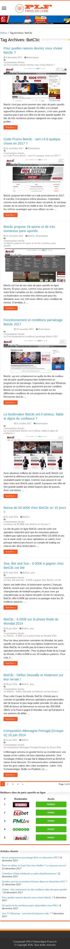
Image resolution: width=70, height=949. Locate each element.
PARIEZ (51, 804)
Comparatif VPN (22, 941)
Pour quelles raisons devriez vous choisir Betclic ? (27, 897)
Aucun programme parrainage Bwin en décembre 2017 (30, 857)
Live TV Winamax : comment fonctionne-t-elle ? (26, 913)
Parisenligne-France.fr (45, 941)
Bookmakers (33, 57)
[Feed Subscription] (69, 39)
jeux (33, 572)
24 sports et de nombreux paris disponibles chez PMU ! (30, 905)
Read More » (11, 127)
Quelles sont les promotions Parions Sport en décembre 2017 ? (34, 881)
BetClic (31, 236)
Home (3, 32)
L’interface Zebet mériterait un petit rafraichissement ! (29, 873)
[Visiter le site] (21, 804)
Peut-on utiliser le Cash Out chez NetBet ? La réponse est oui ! (34, 865)
